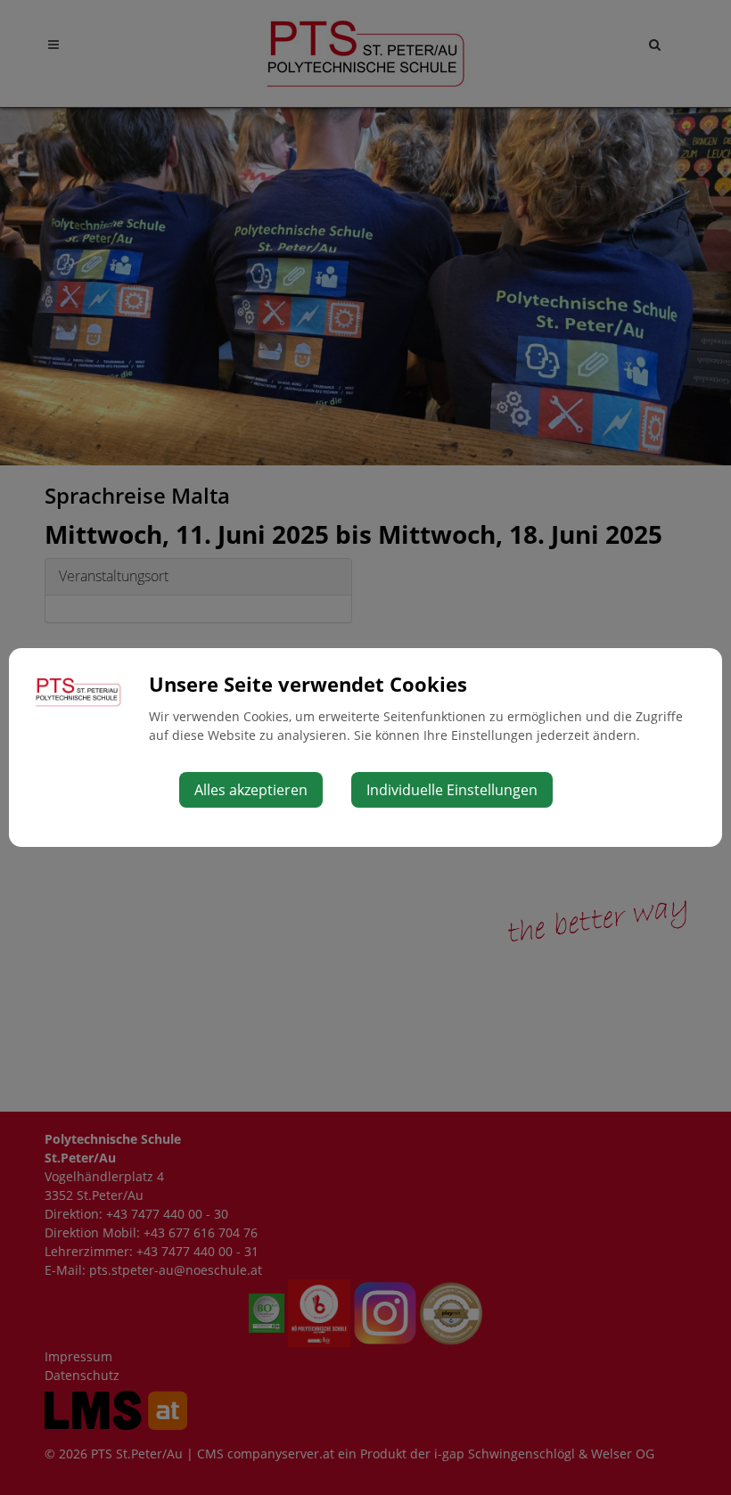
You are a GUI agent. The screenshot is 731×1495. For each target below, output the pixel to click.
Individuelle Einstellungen (452, 790)
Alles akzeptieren (251, 790)
